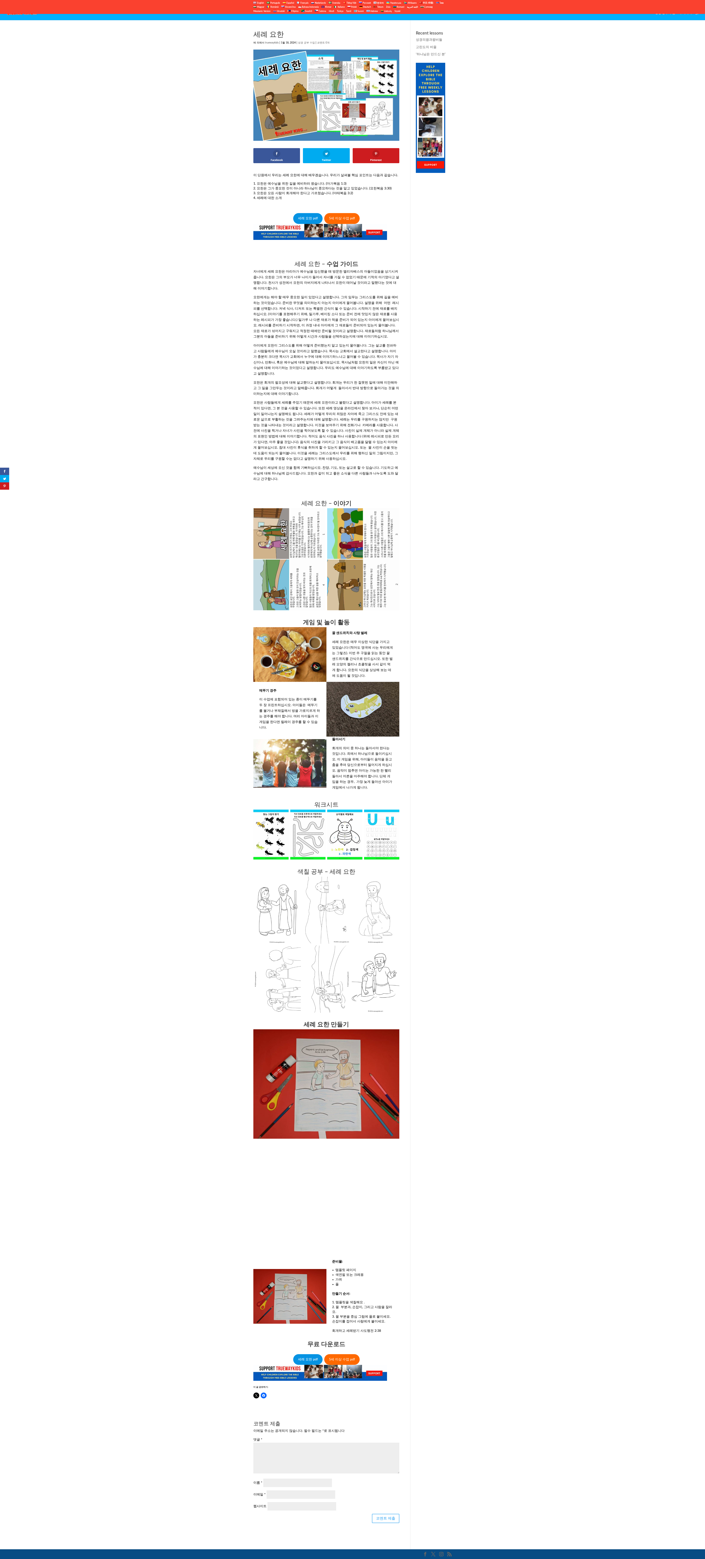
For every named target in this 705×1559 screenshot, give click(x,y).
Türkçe (340, 11)
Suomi (360, 11)
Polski (353, 7)
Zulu (388, 7)
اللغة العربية (412, 7)
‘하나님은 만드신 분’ (431, 54)
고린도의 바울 (426, 47)
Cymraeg (428, 7)
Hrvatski (280, 11)
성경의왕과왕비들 (429, 39)
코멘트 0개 (323, 42)
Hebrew (374, 11)
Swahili (308, 11)
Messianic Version (262, 11)
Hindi (331, 11)
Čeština (322, 11)
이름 (257, 1482)
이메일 (259, 1494)
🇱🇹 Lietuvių (386, 11)
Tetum (380, 7)
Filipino (295, 11)
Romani (400, 7)
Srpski (397, 11)
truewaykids (272, 42)
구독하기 (685, 13)
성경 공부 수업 (665, 13)
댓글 (257, 1439)
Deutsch (366, 7)
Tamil (348, 11)
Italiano (341, 7)
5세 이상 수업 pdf (342, 218)
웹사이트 (260, 1506)
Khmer (327, 7)
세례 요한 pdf (308, 218)
